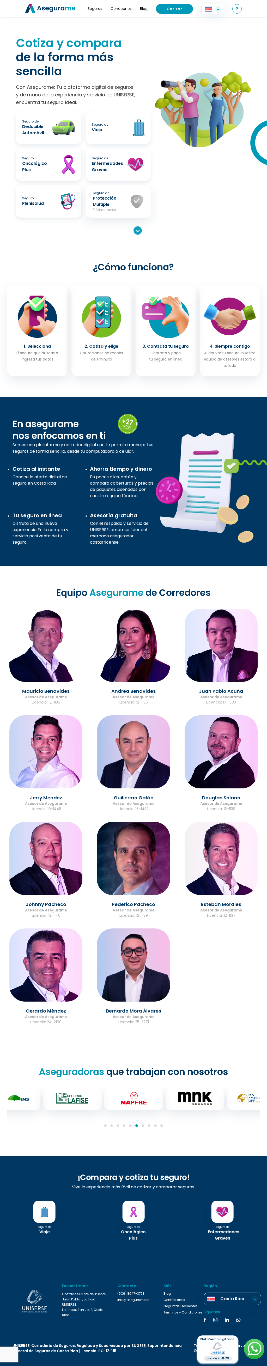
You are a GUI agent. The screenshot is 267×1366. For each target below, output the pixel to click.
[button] (105, 1125)
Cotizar (174, 8)
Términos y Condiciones (182, 1312)
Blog (167, 1294)
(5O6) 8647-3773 (130, 1294)
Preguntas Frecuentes (180, 1306)
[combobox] (212, 9)
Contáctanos (174, 1300)
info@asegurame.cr (133, 1300)
